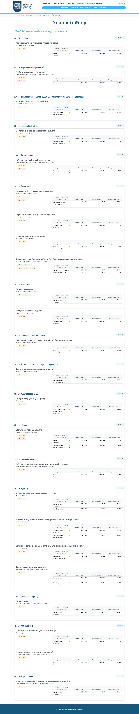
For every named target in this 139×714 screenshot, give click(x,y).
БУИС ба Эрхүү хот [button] (59, 4)
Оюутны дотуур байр (85, 8)
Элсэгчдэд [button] (73, 8)
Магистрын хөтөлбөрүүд (33, 15)
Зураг (95, 8)
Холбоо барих (103, 8)
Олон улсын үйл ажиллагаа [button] (75, 4)
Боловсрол (20, 15)
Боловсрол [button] (64, 8)
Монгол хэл (121, 3)
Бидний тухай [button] (47, 4)
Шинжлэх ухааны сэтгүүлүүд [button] (94, 4)
